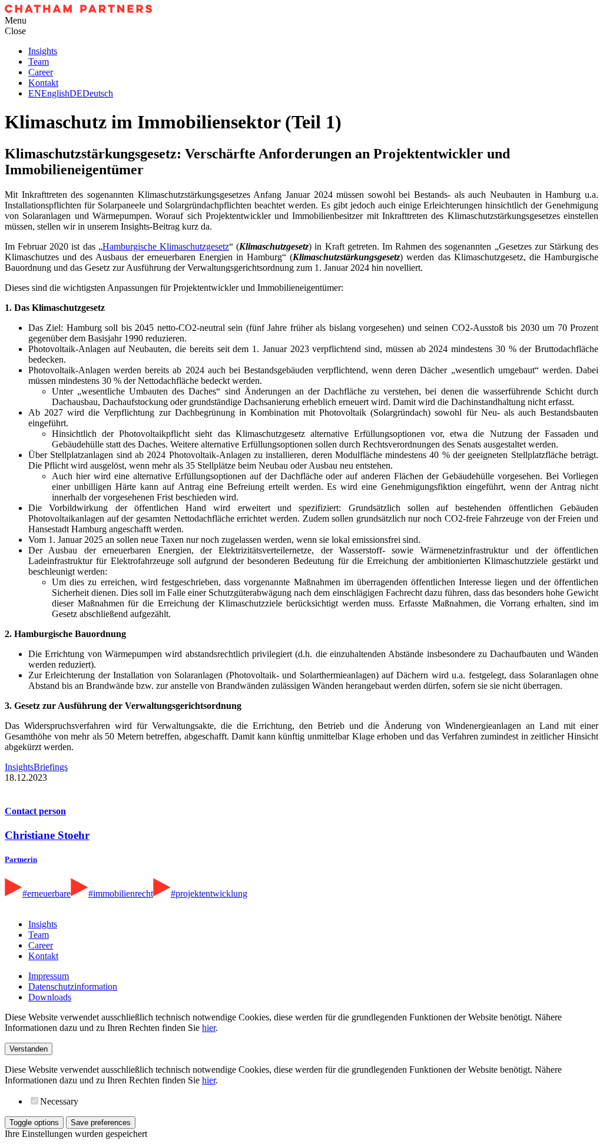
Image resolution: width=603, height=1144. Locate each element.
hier (209, 1028)
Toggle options (34, 1122)
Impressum (48, 976)
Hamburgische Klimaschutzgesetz (165, 246)
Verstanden (28, 1048)
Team (38, 62)
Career (40, 72)
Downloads (49, 997)
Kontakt (43, 83)
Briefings (51, 767)
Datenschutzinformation (72, 986)
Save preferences (101, 1122)
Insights (42, 51)
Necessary (59, 1101)
